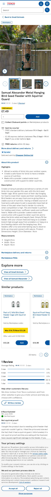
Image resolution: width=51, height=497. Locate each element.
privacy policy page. (40, 453)
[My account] (41, 3)
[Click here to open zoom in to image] (4, 71)
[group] (15, 320)
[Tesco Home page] (11, 4)
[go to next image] (46, 83)
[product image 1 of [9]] (25, 50)
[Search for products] (47, 10)
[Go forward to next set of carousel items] (46, 355)
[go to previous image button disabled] (5, 83)
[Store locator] (47, 3)
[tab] (14, 84)
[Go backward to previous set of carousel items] (41, 355)
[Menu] (3, 3)
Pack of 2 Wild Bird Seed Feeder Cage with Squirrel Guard (14, 314)
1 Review (21, 103)
